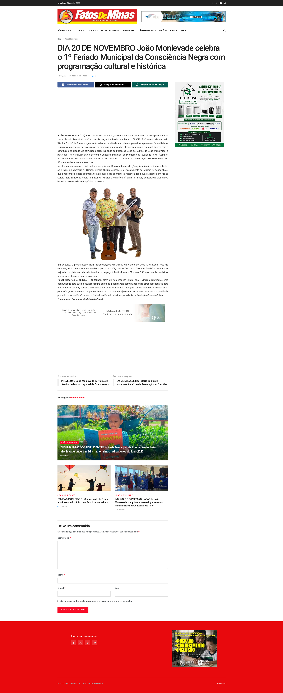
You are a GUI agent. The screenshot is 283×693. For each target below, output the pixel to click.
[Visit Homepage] (97, 16)
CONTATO (221, 683)
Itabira (80, 30)
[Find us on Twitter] (216, 3)
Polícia (163, 30)
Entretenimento (110, 30)
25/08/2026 (66, 456)
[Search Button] (224, 30)
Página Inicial (65, 30)
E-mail (61, 588)
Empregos (128, 30)
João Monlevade (146, 30)
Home (59, 39)
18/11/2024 (62, 76)
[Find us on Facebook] (212, 3)
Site (117, 588)
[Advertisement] (112, 113)
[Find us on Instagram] (225, 3)
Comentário (64, 537)
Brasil (173, 30)
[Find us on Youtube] (221, 3)
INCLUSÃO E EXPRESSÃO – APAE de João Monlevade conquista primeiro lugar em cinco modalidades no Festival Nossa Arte (139, 502)
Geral (184, 30)
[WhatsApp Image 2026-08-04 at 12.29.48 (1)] (199, 114)
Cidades (91, 30)
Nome (61, 574)
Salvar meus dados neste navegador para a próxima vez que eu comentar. (96, 601)
